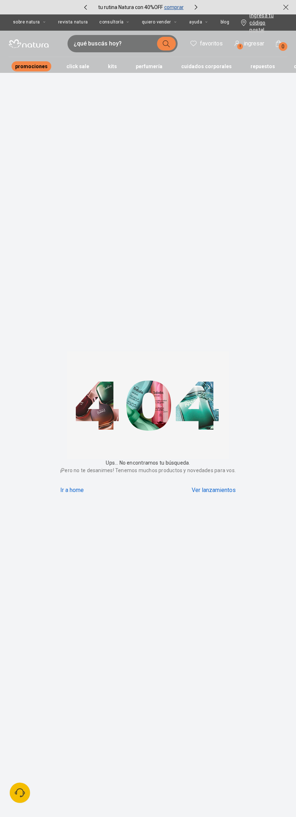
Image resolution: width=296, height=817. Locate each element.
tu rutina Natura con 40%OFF (130, 7)
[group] (141, 7)
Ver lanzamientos (214, 490)
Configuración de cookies (162, 784)
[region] (97, 770)
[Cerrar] (176, 743)
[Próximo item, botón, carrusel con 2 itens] (196, 7)
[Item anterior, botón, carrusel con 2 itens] (85, 7)
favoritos (211, 43)
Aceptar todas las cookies (162, 762)
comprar (174, 7)
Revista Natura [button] (73, 22)
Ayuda (195, 22)
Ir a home (72, 490)
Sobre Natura (26, 22)
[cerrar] (286, 7)
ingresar (252, 44)
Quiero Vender (156, 22)
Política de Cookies (66, 791)
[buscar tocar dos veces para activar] (166, 43)
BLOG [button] (225, 22)
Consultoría (111, 22)
